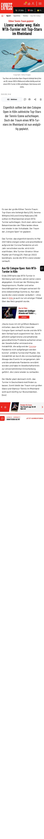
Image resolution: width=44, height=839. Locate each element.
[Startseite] (2, 16)
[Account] (33, 3)
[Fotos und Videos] (29, 3)
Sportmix (16, 16)
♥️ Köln (30, 10)
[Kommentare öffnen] (42, 268)
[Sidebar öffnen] (40, 3)
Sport (8, 16)
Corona (32, 346)
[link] (6, 6)
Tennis (25, 16)
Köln (11, 298)
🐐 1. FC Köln (19, 10)
